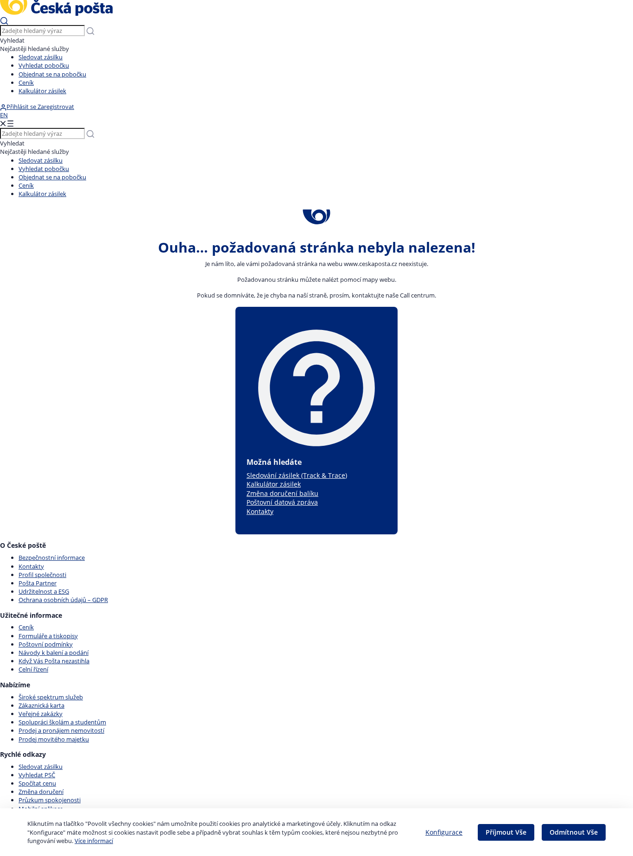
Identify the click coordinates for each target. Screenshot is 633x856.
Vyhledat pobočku (44, 65)
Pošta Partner (38, 583)
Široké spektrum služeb (51, 697)
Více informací (94, 841)
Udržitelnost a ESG (44, 591)
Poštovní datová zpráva (282, 502)
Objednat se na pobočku (52, 74)
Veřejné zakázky (41, 714)
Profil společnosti (42, 575)
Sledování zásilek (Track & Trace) (297, 475)
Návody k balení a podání (54, 652)
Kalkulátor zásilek (42, 91)
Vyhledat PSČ (37, 775)
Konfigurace (443, 832)
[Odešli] (4, 20)
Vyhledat (12, 40)
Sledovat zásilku (41, 57)
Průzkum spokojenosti (50, 800)
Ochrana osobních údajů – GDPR (63, 600)
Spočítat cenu (37, 783)
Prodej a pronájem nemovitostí (61, 730)
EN (4, 115)
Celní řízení (33, 669)
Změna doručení (41, 791)
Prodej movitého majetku (54, 739)
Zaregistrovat (56, 106)
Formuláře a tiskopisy (48, 636)
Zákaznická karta (41, 705)
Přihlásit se (22, 106)
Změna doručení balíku (282, 493)
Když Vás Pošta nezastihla (54, 661)
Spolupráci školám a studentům (62, 722)
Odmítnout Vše (574, 832)
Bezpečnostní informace (52, 557)
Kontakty (260, 511)
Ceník (26, 82)
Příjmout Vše (506, 832)
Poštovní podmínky (46, 644)
